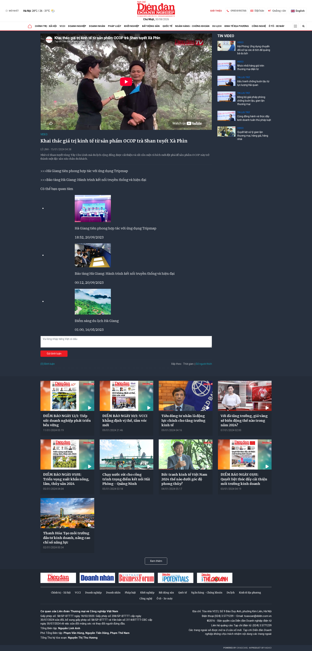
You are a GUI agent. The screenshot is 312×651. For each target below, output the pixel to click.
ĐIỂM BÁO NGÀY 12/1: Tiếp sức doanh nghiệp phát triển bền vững (67, 420)
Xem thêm (156, 561)
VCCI (62, 26)
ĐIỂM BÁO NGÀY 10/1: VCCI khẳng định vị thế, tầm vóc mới (125, 420)
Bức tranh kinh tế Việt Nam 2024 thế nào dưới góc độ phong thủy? (184, 479)
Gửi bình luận (54, 353)
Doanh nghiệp (77, 26)
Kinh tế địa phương (236, 26)
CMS (242, 648)
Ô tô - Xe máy (276, 26)
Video (43, 134)
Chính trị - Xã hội (46, 26)
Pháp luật (114, 26)
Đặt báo (259, 10)
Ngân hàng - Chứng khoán (192, 26)
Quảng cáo (279, 10)
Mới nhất (14, 11)
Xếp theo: (176, 363)
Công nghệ (259, 26)
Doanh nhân (97, 26)
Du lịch (217, 26)
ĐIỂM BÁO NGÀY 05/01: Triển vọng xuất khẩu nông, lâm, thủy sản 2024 (66, 479)
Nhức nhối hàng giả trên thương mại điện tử (250, 67)
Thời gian (188, 363)
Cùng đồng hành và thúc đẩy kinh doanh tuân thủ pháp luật (254, 118)
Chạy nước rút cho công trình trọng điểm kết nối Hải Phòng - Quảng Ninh (126, 479)
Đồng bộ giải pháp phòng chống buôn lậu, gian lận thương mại (251, 101)
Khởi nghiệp (131, 26)
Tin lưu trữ (243, 77)
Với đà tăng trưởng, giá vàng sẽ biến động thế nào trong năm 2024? (244, 420)
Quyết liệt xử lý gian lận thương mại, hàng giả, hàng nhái (252, 136)
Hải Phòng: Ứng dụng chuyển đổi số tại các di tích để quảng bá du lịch (253, 50)
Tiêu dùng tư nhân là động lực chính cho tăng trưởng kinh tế (183, 420)
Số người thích (204, 363)
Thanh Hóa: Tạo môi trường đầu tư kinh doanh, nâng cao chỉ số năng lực (66, 537)
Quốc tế (167, 26)
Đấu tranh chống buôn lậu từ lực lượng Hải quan (253, 83)
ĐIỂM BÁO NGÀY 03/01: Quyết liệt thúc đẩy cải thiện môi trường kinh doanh (244, 479)
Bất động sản (151, 26)
